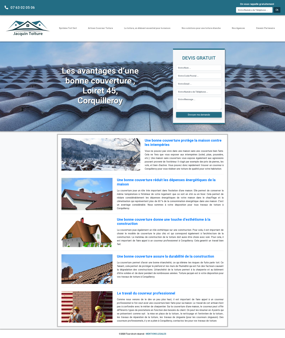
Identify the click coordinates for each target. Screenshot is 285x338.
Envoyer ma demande (199, 114)
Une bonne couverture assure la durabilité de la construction (165, 256)
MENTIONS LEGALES (156, 334)
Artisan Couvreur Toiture (100, 28)
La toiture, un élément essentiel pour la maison (147, 28)
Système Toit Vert (68, 28)
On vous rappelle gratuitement (257, 4)
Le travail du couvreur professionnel (146, 293)
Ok (277, 9)
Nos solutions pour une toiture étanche (201, 28)
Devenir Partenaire (265, 28)
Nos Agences (238, 28)
